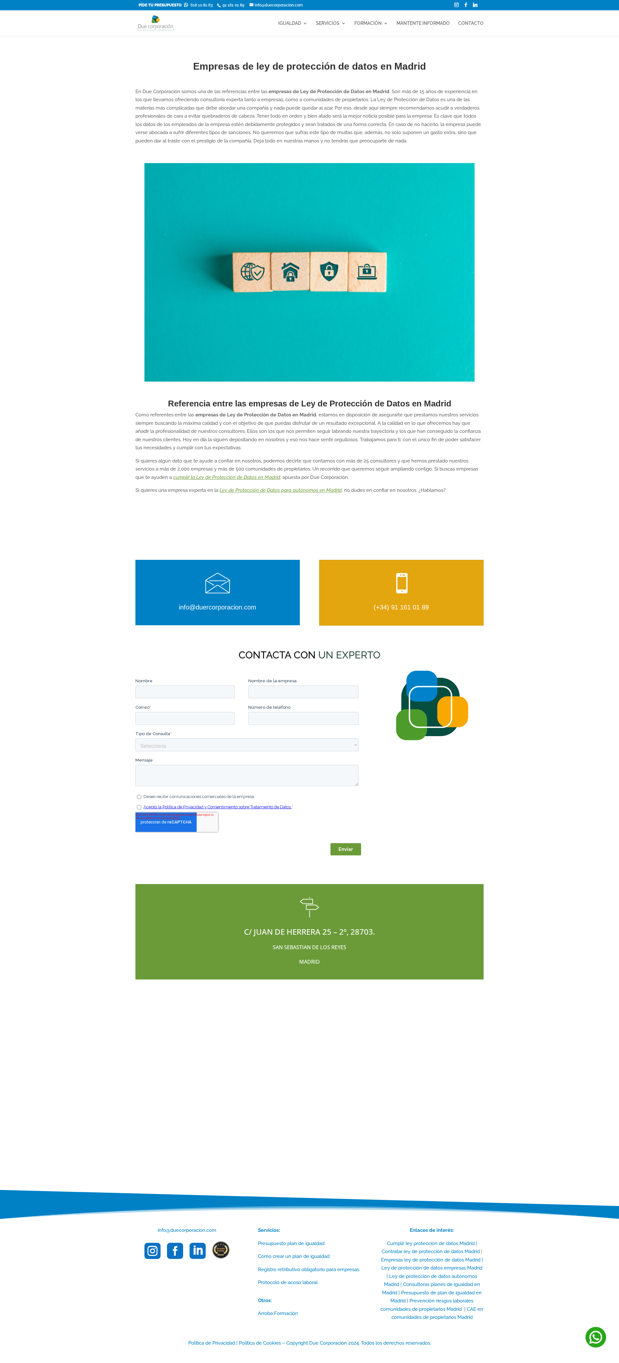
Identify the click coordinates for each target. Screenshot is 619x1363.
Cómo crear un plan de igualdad (293, 1256)
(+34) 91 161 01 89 (401, 607)
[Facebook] (465, 7)
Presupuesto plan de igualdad (291, 1243)
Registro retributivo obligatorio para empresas (308, 1269)
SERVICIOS (327, 23)
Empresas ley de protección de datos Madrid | (432, 1260)
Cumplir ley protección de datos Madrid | (432, 1243)
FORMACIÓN (368, 23)
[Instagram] (456, 7)
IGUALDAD (289, 23)
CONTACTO (471, 23)
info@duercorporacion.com (217, 607)
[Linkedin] (475, 7)
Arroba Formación (278, 1313)
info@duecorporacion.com (187, 1230)
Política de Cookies (260, 1343)
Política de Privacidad (211, 1343)
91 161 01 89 (232, 5)
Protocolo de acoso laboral (288, 1282)
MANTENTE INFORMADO (423, 23)
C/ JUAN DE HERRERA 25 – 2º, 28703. (309, 931)
